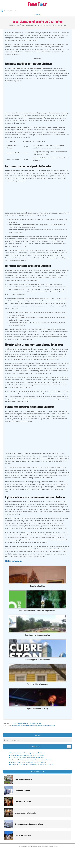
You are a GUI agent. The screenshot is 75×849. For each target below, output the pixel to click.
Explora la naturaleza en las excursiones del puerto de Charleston (32, 764)
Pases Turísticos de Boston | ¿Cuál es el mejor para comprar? (37, 610)
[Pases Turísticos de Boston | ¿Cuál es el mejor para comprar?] (37, 592)
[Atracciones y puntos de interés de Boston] (37, 641)
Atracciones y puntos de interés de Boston (37, 659)
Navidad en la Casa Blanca (37, 586)
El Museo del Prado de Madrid (23, 802)
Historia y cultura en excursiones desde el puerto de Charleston (31, 760)
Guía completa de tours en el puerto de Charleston (27, 755)
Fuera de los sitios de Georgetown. (37, 684)
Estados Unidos (51, 25)
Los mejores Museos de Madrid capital (25, 813)
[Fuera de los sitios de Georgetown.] (37, 665)
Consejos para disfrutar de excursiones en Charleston (28, 762)
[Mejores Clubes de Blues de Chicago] (37, 690)
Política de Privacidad (36, 846)
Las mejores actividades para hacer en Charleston (27, 757)
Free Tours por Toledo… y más (23, 835)
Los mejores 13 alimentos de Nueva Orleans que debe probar (33, 725)
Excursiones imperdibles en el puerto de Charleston (27, 753)
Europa (59, 25)
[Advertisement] (37, 97)
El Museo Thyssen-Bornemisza (23, 779)
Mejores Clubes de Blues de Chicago (37, 708)
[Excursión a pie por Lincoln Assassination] (37, 616)
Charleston (41, 25)
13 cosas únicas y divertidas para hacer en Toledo (29, 824)
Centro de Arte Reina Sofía (22, 790)
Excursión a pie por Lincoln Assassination (37, 635)
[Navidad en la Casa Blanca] (37, 567)
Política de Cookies (53, 846)
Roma (64, 25)
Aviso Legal (45, 846)
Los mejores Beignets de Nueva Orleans (28, 723)
